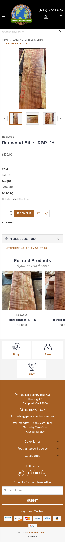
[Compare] (53, 18)
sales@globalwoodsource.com (35, 416)
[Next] (60, 118)
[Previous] (5, 118)
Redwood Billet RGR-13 (22, 319)
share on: (8, 222)
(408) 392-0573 (51, 10)
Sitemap (32, 536)
